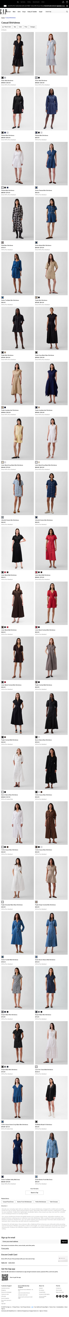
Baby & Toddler (32, 11)
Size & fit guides (5, 1298)
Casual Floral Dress (8, 1201)
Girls (19, 11)
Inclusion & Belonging (44, 1294)
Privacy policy (5, 1248)
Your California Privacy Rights (41, 1307)
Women (8, 11)
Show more (4, 1206)
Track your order (5, 1294)
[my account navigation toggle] (63, 2)
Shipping (3, 1290)
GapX (40, 11)
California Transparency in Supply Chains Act (27, 1311)
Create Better (42, 1292)
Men (14, 11)
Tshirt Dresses (54, 1201)
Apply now (4, 1262)
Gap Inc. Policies (43, 1311)
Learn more (11, 1262)
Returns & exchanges (6, 1292)
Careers (41, 1288)
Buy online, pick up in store (6, 1301)
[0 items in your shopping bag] (67, 2)
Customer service (5, 1288)
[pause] (67, 6)
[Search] (67, 12)
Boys (24, 11)
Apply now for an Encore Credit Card (25, 1297)
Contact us (58, 1288)
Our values (41, 1290)
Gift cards (3, 1296)
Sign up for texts (60, 1292)
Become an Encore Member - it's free (25, 1290)
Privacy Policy (16, 1307)
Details (63, 6)
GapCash (3, 1303)
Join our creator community (42, 1297)
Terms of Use (52, 1307)
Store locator (59, 1290)
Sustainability (60, 1307)
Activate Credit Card (22, 1295)
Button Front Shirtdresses (24, 1201)
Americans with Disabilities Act (8, 1311)
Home (3, 17)
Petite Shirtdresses (40, 1201)
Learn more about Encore (24, 1293)
